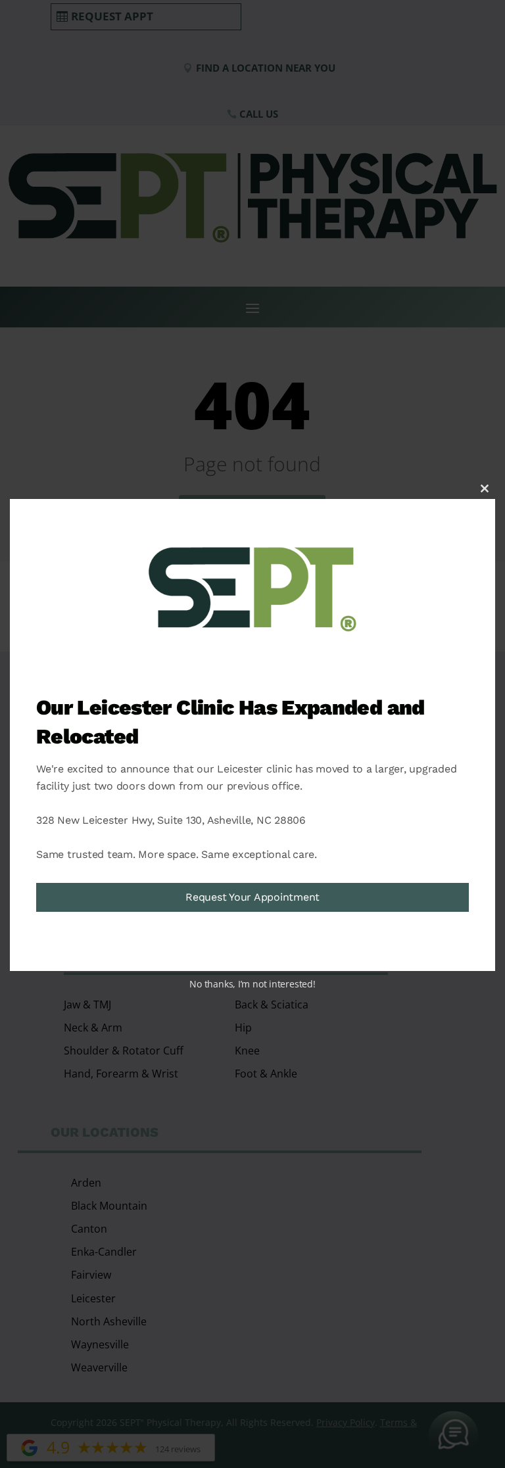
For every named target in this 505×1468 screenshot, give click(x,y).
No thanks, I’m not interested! (252, 984)
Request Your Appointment (252, 897)
